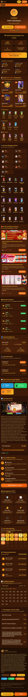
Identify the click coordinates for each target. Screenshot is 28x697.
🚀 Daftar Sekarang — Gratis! (14, 485)
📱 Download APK (8, 27)
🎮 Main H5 (24, 1)
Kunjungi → (23, 362)
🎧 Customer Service (20, 678)
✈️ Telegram (4, 678)
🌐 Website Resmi (5, 675)
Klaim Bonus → (22, 250)
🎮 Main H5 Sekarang (20, 27)
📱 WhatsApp (11, 678)
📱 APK (19, 1)
